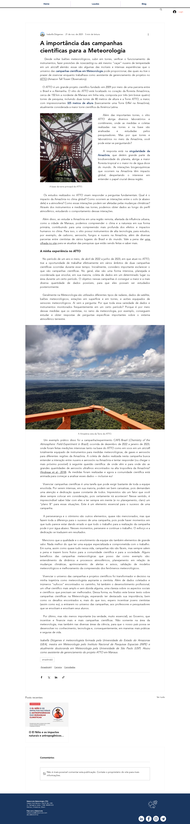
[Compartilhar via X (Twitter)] (48, 677)
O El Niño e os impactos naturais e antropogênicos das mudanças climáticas (45, 733)
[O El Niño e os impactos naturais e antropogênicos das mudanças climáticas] (46, 715)
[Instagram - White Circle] (156, 819)
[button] (161, 9)
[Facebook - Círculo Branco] (149, 819)
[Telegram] (163, 819)
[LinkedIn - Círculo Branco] (141, 819)
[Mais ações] (148, 34)
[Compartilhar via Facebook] (41, 677)
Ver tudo (161, 697)
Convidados (69, 667)
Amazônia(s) (46, 667)
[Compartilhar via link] (63, 677)
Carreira (58, 667)
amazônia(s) (47, 659)
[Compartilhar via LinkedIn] (56, 677)
